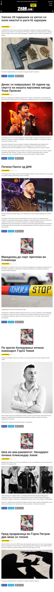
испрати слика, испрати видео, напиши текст (27, 1)
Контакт (50, 5)
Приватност (50, 1)
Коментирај (20, 76)
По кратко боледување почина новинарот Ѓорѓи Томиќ (22, 349)
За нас (50, 3)
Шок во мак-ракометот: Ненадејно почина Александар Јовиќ (24, 453)
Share (4, 76)
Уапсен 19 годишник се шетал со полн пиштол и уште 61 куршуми (23, 19)
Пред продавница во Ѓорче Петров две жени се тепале (25, 535)
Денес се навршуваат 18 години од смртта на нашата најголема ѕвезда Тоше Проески (25, 87)
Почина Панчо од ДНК (16, 166)
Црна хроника (5, 26)
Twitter (11, 76)
